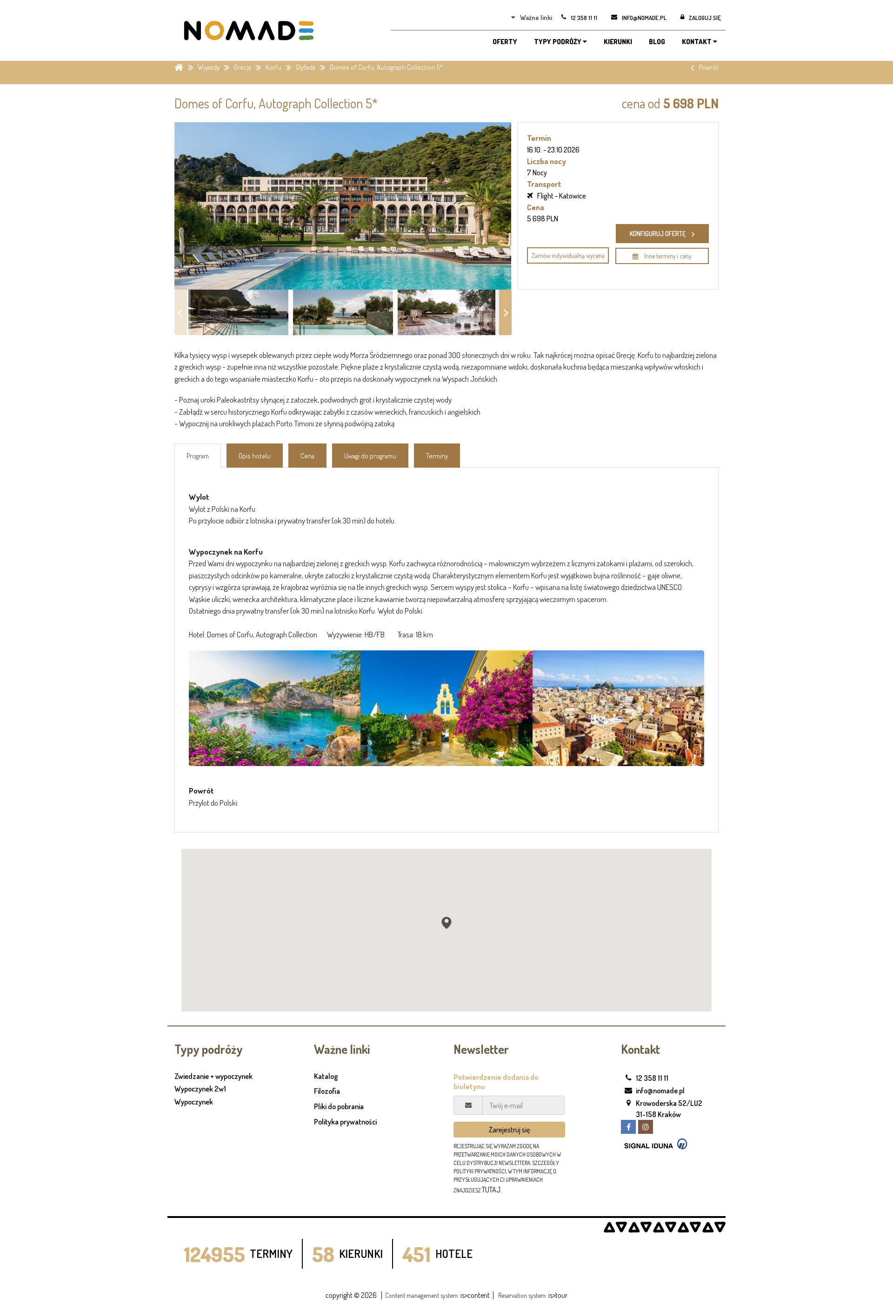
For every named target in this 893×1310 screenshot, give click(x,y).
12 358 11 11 (652, 1078)
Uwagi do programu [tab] (370, 455)
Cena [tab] (307, 455)
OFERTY (505, 41)
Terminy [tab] (437, 455)
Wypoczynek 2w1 (200, 1089)
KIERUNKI (618, 41)
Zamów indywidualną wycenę (568, 255)
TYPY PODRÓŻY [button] (558, 41)
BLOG (657, 41)
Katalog (326, 1076)
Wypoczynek (193, 1102)
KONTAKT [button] (697, 41)
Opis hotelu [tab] (255, 455)
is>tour (557, 1295)
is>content (475, 1295)
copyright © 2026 (351, 1295)
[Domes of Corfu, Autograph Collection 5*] (274, 708)
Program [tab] (198, 455)
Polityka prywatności (345, 1121)
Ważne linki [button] (536, 17)
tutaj (491, 1189)
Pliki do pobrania (339, 1106)
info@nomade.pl (660, 1090)
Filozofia (327, 1091)
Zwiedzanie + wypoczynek (213, 1076)
